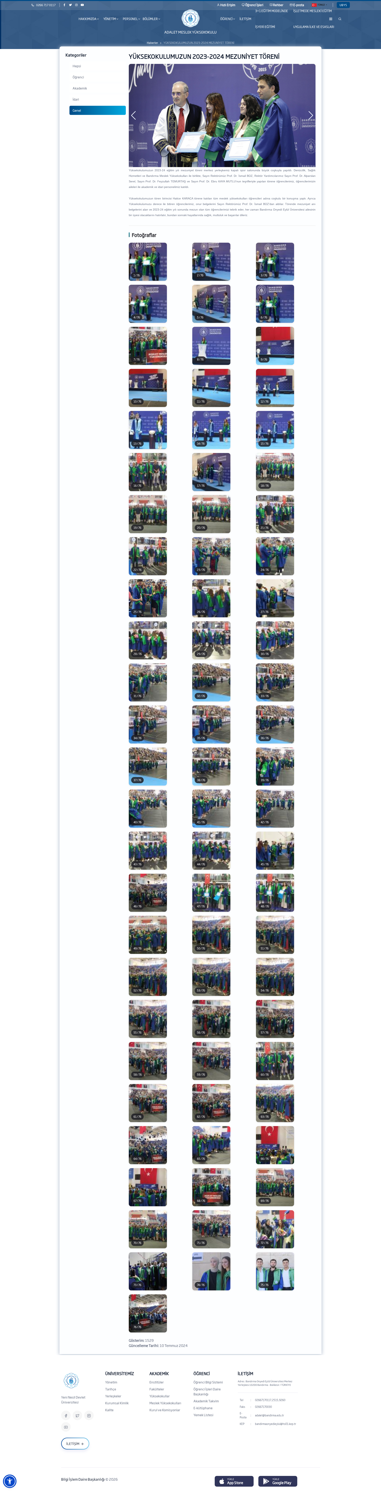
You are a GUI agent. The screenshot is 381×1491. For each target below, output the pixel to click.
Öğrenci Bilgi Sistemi (208, 1382)
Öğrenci (78, 77)
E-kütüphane (203, 1407)
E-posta (298, 5)
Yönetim (111, 1382)
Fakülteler (156, 1389)
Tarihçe (110, 1389)
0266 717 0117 (46, 5)
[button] (9, 1481)
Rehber (278, 5)
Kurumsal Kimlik (117, 1403)
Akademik (80, 88)
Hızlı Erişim (227, 5)
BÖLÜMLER (150, 18)
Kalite (109, 1409)
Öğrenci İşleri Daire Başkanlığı (207, 1391)
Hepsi (77, 65)
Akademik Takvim (206, 1401)
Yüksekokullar (159, 1396)
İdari (76, 99)
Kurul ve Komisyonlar (164, 1409)
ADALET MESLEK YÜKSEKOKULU (190, 31)
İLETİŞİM (245, 18)
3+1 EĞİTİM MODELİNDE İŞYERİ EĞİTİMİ (271, 19)
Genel (77, 110)
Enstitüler (156, 1382)
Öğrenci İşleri (254, 5)
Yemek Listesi (203, 1414)
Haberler (152, 42)
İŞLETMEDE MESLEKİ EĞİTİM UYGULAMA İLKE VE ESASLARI (313, 19)
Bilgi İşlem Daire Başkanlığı (83, 1479)
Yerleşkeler (113, 1396)
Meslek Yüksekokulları (165, 1403)
